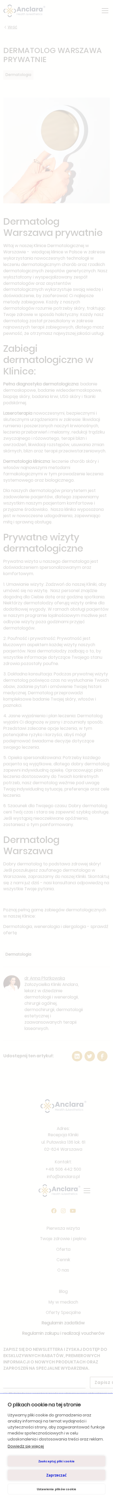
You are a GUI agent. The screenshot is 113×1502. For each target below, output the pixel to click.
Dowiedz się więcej (26, 1446)
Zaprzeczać (56, 1475)
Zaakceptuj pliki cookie (56, 1461)
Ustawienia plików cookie (57, 1489)
